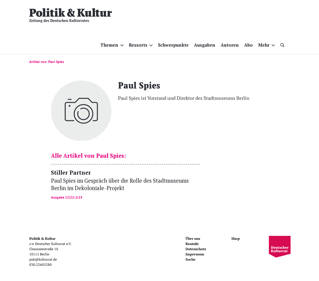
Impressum (195, 254)
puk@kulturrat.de (43, 259)
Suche (191, 259)
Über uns (193, 238)
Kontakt (192, 243)
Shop (235, 238)
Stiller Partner (120, 183)
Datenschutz (196, 248)
